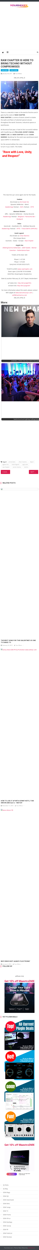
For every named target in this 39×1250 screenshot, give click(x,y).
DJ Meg (5, 1189)
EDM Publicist (7, 1233)
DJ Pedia (5, 1185)
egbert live (5, 464)
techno (26, 467)
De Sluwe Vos (24, 202)
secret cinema (17, 467)
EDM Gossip (7, 1226)
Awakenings (9, 207)
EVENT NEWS (13, 70)
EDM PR (5, 1229)
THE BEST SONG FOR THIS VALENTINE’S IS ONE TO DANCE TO (18, 641)
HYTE (32, 207)
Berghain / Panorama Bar (26, 216)
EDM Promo (7, 1215)
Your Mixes (18, 73)
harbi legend (15, 464)
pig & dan (25, 464)
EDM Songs (6, 1207)
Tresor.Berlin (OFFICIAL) (29, 229)
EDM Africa (6, 1218)
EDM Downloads (8, 1200)
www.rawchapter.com (25, 269)
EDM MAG (6, 1203)
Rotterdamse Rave (23, 250)
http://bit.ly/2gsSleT (24, 286)
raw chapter (6, 467)
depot (32, 462)
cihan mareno (23, 462)
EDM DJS (6, 1196)
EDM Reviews (7, 1237)
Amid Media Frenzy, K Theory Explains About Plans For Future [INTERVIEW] (6, 472)
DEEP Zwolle (26, 248)
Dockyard (20, 219)
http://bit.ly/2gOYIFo (24, 283)
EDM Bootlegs (7, 1222)
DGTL (22, 207)
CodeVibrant (31, 1248)
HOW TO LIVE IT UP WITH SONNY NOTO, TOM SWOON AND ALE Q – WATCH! (17, 802)
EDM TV (5, 1211)
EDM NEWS (5, 70)
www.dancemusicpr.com (24, 293)
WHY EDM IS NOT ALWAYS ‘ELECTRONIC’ (15, 961)
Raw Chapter (29, 241)
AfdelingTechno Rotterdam (12, 248)
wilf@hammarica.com (19, 295)
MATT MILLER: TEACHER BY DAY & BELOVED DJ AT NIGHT (34, 472)
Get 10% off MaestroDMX (19, 981)
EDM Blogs (6, 1192)
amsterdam (11, 462)
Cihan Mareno (24, 236)
